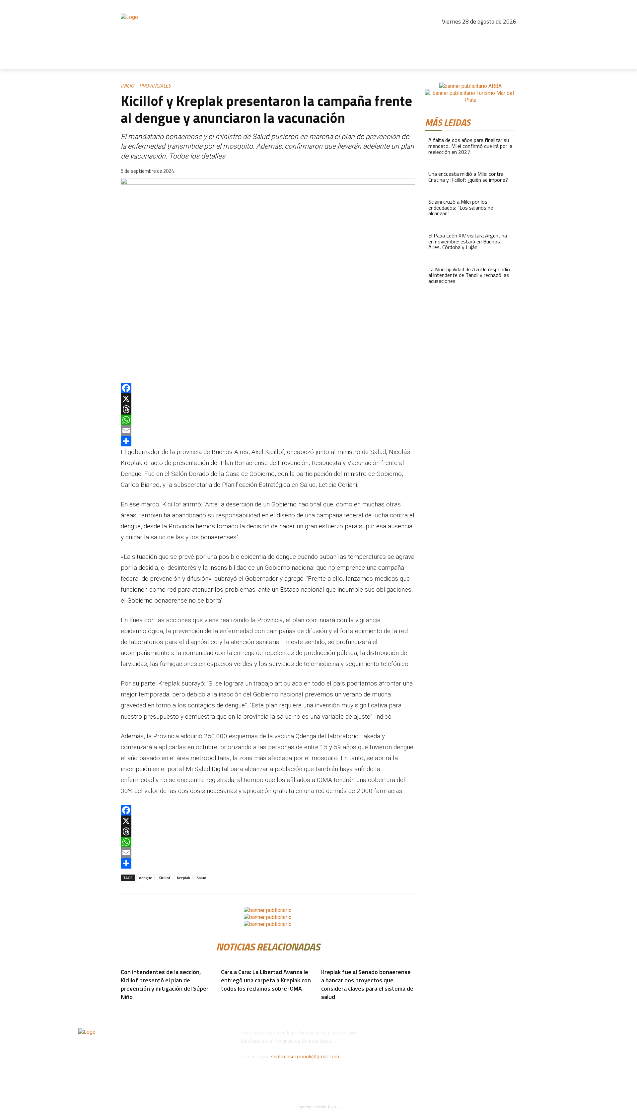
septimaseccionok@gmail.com (305, 1056)
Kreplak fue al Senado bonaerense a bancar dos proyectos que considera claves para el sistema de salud (367, 984)
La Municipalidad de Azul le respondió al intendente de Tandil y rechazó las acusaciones (469, 275)
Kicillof (164, 877)
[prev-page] (123, 1007)
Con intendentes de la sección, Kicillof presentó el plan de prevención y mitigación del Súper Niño (165, 984)
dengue (145, 877)
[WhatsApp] (268, 420)
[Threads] (481, 35)
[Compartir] (268, 441)
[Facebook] (453, 35)
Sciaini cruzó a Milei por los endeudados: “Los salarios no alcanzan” (460, 207)
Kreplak (183, 877)
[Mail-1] (510, 35)
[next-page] (127, 1007)
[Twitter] (495, 35)
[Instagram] (467, 35)
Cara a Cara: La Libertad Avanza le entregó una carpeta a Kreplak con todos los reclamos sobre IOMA (266, 980)
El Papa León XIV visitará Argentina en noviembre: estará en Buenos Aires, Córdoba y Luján (467, 241)
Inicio (127, 86)
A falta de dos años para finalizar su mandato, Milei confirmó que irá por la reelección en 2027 (470, 146)
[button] (508, 61)
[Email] (268, 430)
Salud (201, 877)
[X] (268, 398)
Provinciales (155, 86)
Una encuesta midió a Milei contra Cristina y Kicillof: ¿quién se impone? (468, 177)
